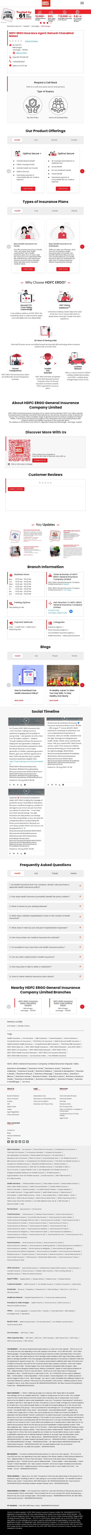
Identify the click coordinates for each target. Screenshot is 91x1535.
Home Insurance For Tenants (31, 1243)
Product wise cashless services (56, 1298)
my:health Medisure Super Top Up (45, 1201)
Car (36, 656)
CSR (8, 1104)
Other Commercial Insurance (32, 1274)
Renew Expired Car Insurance (40, 1155)
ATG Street (11, 1026)
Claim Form (64, 1289)
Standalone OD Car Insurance (17, 1158)
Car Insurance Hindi (43, 1322)
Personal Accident (29, 1189)
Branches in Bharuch (24, 1074)
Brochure (21, 1289)
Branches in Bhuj (61, 1074)
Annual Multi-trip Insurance (37, 1217)
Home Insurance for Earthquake (69, 1251)
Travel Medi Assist (57, 1311)
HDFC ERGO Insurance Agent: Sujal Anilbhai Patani (63, 1003)
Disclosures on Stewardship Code (45, 1099)
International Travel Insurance (17, 1237)
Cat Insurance (36, 1209)
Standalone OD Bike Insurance (42, 1164)
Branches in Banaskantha (64, 1071)
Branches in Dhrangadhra (45, 1079)
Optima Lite (11, 1198)
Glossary (46, 1311)
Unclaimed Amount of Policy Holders (69, 1115)
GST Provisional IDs (66, 1107)
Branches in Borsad (23, 1076)
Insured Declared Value (50, 1158)
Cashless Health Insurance (58, 1187)
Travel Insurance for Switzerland (60, 1232)
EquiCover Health (13, 1204)
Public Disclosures (13, 1115)
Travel (54, 656)
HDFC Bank (24, 1333)
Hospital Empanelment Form (34, 1298)
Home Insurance (50, 1303)
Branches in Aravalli (25, 1071)
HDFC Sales (74, 1338)
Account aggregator (21, 1311)
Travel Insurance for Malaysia (37, 1229)
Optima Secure (66, 1192)
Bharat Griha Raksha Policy (48, 1257)
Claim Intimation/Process (68, 1096)
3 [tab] (47, 22)
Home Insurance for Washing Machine (42, 1246)
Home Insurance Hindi (14, 1325)
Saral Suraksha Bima (49, 1195)
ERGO (32, 1333)
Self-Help (63, 1101)
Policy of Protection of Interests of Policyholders (71, 1110)
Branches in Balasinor (44, 1071)
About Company (12, 1099)
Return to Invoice (35, 1158)
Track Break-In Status (62, 1167)
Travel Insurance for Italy (58, 1226)
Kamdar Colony (24, 1026)
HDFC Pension (28, 1341)
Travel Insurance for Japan (16, 1229)
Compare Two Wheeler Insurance (18, 1164)
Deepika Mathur (25, 1279)
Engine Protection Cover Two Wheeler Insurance (23, 1176)
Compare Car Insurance (53, 1152)
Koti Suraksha (11, 1195)
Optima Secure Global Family (45, 1198)
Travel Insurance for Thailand (17, 1235)
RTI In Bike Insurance (14, 1178)
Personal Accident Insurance (16, 1306)
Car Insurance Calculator (34, 1152)
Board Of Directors (13, 1096)
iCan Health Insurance (14, 1192)
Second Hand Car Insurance (43, 1149)
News (9, 1138)
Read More (19, 700)
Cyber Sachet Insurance (30, 1268)
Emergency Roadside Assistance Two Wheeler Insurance (26, 1173)
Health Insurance (29, 1284)
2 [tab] (43, 22)
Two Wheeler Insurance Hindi (62, 1322)
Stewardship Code (40, 1096)
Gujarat (26, 26)
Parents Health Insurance (69, 1184)
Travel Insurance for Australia (50, 1220)
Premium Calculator (13, 1189)
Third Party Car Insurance (15, 1152)
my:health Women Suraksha (46, 1189)
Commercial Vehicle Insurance (17, 1167)
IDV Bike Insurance (53, 1173)
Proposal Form (40, 1289)
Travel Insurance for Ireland (38, 1226)
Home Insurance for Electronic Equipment (21, 1251)
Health (17, 656)
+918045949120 (19, 62)
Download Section (66, 1099)
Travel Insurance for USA (37, 1235)
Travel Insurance (27, 1214)
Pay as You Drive (12, 1170)
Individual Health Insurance (32, 1184)
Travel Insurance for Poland (58, 1229)
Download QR (40, 460)
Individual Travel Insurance (45, 1214)
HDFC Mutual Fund (62, 1338)
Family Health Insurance (51, 1184)
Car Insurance (26, 1149)
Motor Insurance (63, 1303)
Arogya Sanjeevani (64, 1189)
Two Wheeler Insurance (68, 1158)
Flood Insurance (42, 1254)
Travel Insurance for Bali (70, 1220)
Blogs (9, 1133)
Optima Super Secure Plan (66, 1198)
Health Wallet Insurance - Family (29, 1195)
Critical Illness (76, 1284)
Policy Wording (53, 1289)
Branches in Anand (52, 1068)
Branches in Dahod (56, 1076)
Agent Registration (13, 1112)
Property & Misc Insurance (44, 1271)
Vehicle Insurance (60, 1164)
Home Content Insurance (15, 1257)
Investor (9, 1101)
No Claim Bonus (57, 1155)
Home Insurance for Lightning (62, 1249)
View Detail (28, 188)
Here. (22, 1204)
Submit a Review (31, 41)
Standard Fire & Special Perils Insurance (53, 1268)
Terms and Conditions (41, 1101)
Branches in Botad (40, 1076)
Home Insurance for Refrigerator (39, 1249)
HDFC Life (38, 1338)
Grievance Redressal (14, 1136)
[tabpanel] (45, 15)
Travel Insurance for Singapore (17, 1232)
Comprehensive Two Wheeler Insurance (39, 1161)
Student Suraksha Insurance (16, 1217)
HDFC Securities (48, 1338)
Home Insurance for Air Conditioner (69, 1246)
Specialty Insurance (13, 1274)
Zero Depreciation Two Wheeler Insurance (52, 1170)
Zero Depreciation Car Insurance (18, 1155)
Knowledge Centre (13, 1314)
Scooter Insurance (47, 1176)
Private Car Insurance (62, 1284)
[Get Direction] (71, 612)
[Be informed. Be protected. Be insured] (64, 719)
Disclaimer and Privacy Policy (43, 1104)
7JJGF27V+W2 (53, 610)
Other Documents (13, 1292)
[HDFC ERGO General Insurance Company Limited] (46, 3)
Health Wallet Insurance (50, 1192)
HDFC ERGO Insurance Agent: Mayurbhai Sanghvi (28, 1003)
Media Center (11, 1107)
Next (82, 171)
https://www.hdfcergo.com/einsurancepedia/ (26, 762)
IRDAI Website (69, 1311)
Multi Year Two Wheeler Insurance (41, 1167)
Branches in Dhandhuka (24, 1079)
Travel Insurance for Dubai (37, 1223)
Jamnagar (35, 26)
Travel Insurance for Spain (38, 1232)
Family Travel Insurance (64, 1214)
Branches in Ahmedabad (16, 1068)
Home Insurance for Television (17, 1246)
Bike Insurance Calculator (15, 1161)
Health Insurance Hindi (27, 1322)
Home (74, 656)
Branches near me (14, 26)
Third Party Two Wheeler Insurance (66, 1161)
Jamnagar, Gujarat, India (57, 613)
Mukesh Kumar (51, 1279)
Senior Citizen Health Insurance (17, 1187)
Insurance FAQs (36, 1311)
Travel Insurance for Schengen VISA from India (22, 1220)
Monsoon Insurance (56, 1254)
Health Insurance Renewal (38, 1187)
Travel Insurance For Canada (17, 1223)
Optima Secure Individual (25, 1198)
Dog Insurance (25, 1209)
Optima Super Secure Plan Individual (19, 1201)
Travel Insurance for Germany (17, 1226)
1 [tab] (40, 22)
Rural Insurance (74, 1268)
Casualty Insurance (13, 1271)
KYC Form (73, 1289)
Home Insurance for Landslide (47, 1251)
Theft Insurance (31, 1257)
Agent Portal (64, 1118)
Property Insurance (28, 1254)
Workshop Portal (65, 1104)
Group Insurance (28, 1271)
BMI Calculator (63, 1201)
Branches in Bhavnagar (44, 1074)
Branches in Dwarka (65, 1079)
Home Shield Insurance (72, 1254)
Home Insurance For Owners (53, 1243)
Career (9, 1109)
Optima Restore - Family (67, 1195)
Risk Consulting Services (63, 1271)
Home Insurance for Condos (68, 1257)
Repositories (26, 1314)
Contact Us (11, 1130)
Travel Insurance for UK (73, 1235)
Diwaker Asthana (38, 1279)
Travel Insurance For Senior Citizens (60, 1217)
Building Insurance (13, 1254)
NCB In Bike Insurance (63, 1176)
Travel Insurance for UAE (56, 1235)
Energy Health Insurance (32, 1192)
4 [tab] (50, 22)
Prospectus (30, 1289)
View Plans (28, 269)
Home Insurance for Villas (15, 1260)
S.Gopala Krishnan (64, 1279)
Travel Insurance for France (58, 1223)
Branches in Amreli (36, 1068)
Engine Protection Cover (29, 1170)
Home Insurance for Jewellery (17, 1249)
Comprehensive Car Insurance (65, 1149)
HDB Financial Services (14, 1341)
